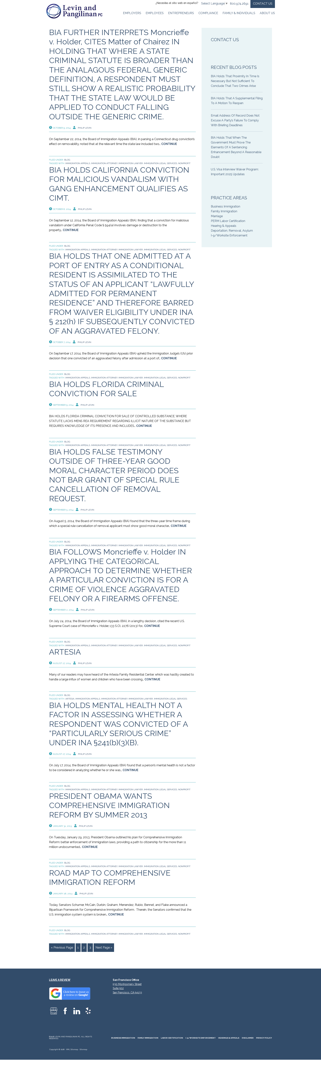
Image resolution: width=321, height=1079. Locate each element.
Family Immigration (224, 211)
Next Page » (103, 947)
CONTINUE (169, 144)
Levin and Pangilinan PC (76, 11)
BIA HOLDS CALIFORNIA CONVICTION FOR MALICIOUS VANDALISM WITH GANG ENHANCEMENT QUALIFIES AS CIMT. (119, 183)
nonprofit (184, 163)
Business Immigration (225, 206)
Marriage (217, 216)
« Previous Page (62, 947)
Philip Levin (84, 128)
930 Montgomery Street (127, 984)
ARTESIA (65, 651)
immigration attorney (104, 163)
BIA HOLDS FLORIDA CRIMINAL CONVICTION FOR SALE (106, 389)
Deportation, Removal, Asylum (232, 230)
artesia (69, 698)
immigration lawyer (131, 163)
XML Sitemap (72, 1049)
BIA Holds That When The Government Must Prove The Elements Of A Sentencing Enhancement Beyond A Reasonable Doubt (236, 147)
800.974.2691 (239, 3)
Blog (67, 159)
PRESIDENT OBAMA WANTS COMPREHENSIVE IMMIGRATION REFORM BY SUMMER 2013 (109, 805)
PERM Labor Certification (228, 221)
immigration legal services (160, 163)
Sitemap (83, 1049)
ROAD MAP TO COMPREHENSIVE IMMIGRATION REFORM (110, 877)
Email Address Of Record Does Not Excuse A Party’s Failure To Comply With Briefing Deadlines (235, 120)
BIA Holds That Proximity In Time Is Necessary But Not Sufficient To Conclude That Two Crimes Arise (235, 81)
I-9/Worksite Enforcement (229, 235)
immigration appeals (77, 163)
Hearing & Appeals (223, 226)
